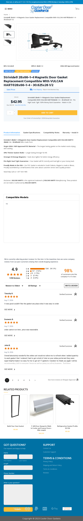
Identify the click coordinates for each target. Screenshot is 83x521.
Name (6, 453)
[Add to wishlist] (24, 397)
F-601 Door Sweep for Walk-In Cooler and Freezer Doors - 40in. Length (41, 428)
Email (6, 464)
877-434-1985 (24, 2)
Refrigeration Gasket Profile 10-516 (67, 427)
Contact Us (47, 448)
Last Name (23, 461)
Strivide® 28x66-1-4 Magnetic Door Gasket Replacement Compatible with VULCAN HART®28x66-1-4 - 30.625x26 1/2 (40, 18)
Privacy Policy (48, 461)
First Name (7, 461)
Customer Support (49, 452)
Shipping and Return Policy (52, 465)
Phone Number (9, 473)
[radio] (41, 268)
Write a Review (71, 286)
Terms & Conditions (50, 469)
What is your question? (12, 483)
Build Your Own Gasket (15, 426)
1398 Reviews (17, 278)
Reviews (46, 473)
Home (6, 15)
